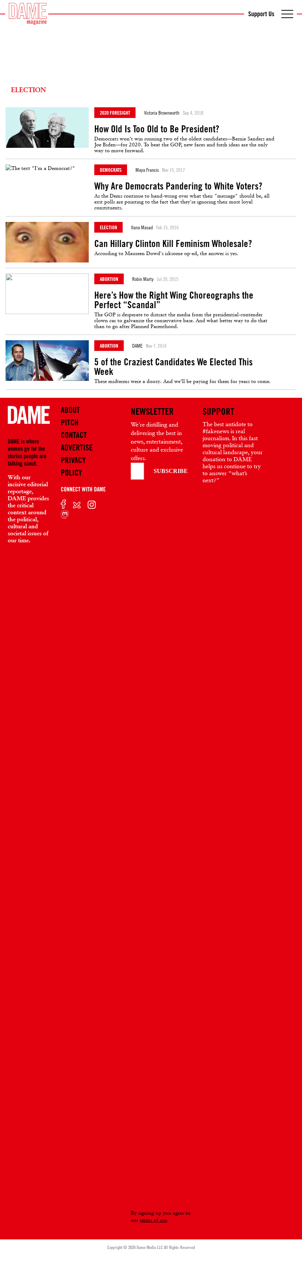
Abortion (109, 279)
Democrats (111, 170)
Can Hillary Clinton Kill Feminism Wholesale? (173, 243)
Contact (74, 435)
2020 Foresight (115, 112)
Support (218, 411)
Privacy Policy (73, 466)
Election (108, 227)
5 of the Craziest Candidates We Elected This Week (173, 366)
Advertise (77, 447)
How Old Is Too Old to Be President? (156, 129)
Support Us (261, 14)
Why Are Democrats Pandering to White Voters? (178, 186)
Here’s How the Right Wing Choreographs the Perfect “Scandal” (173, 300)
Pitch (69, 422)
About (70, 410)
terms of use (153, 1220)
